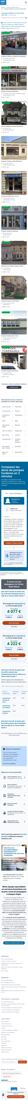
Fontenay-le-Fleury (6, 415)
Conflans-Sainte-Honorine (18, 440)
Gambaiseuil (18, 415)
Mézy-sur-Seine (5, 452)
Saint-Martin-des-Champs (6, 447)
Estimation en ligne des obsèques (12, 1073)
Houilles (17, 435)
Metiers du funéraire (6, 1047)
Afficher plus (14, 387)
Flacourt (17, 411)
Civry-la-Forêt (6, 407)
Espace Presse (5, 1052)
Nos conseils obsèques (7, 959)
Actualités (3, 1036)
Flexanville (18, 407)
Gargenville (18, 431)
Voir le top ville (5, 1021)
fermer (23, 1088)
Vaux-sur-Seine (6, 431)
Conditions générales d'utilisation (9, 1030)
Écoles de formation (6, 1049)
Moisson (17, 425)
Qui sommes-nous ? (6, 1023)
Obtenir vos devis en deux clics (14, 943)
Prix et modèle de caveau (7, 982)
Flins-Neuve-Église (6, 425)
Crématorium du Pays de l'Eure (6, 700)
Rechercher (23, 1062)
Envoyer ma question (9, 763)
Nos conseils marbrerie (7, 980)
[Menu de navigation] (26, 2)
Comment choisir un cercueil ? (8, 961)
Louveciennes (6, 411)
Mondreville (18, 452)
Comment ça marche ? (7, 1026)
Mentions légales (5, 1034)
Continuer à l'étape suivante (14, 543)
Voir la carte (13, 15)
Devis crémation (14, 655)
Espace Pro (4, 1045)
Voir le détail (18, 626)
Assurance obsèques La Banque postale (11, 1007)
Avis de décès (4, 970)
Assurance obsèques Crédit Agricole (10, 1012)
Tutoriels (3, 1043)
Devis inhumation (14, 623)
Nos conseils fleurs (6, 1041)
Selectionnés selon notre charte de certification (14, 17)
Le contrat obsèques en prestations (10, 1009)
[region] (14, 702)
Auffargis (18, 446)
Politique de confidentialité (8, 1032)
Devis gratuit (6, 1076)
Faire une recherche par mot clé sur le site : (12, 1059)
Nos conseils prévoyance (7, 1001)
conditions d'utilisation (14, 573)
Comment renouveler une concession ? (11, 984)
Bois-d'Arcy (5, 435)
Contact (3, 1028)
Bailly (16, 421)
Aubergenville (6, 439)
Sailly (3, 421)
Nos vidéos (4, 1039)
